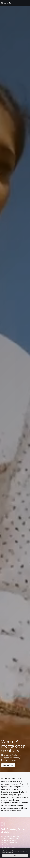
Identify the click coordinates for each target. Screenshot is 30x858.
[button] (27, 3)
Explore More (8, 765)
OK (15, 855)
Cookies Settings (9, 852)
